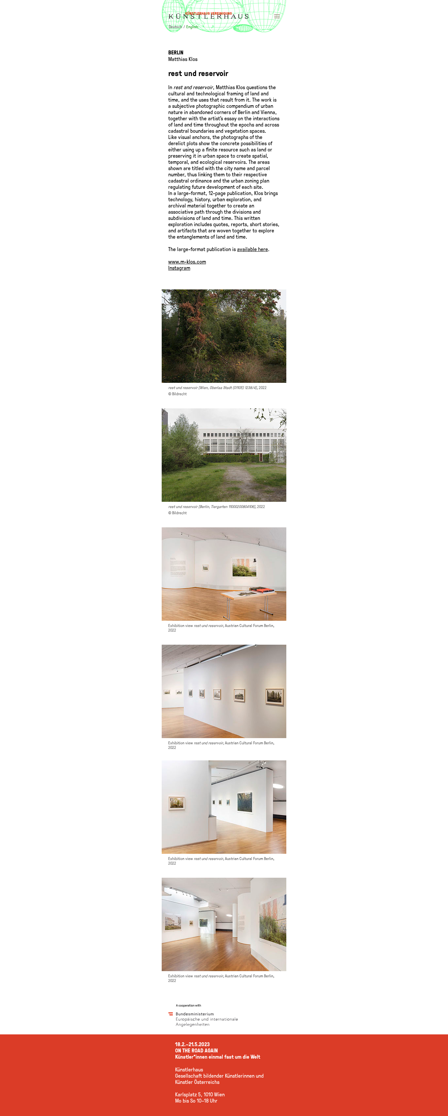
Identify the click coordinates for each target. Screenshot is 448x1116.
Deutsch (175, 26)
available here (252, 248)
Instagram (179, 267)
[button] (224, 16)
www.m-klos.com (187, 261)
